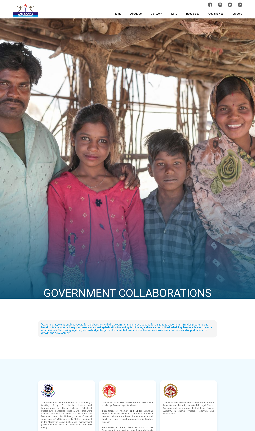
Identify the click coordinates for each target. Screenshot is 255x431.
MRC (174, 13)
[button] (158, 14)
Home (117, 13)
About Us (136, 13)
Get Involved (216, 13)
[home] (25, 10)
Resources (192, 13)
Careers (237, 13)
